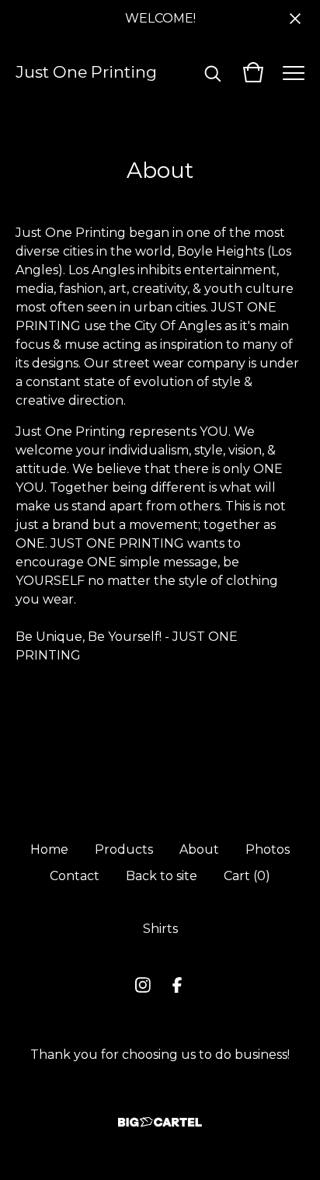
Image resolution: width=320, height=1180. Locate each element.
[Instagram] (143, 985)
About (199, 849)
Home (49, 849)
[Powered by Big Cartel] (160, 1122)
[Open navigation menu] (293, 72)
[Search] (212, 72)
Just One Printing (86, 72)
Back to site (161, 875)
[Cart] (253, 72)
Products (124, 849)
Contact (74, 875)
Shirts (160, 928)
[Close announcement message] (295, 18)
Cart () (247, 875)
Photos (267, 849)
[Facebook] (177, 985)
